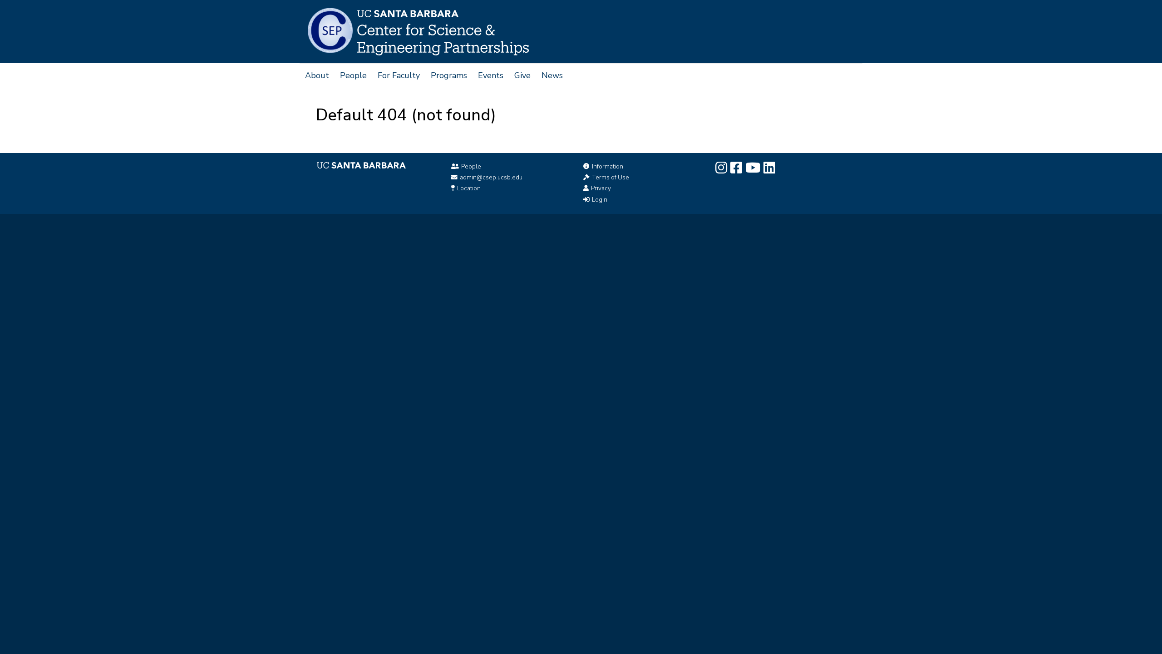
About (317, 75)
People (353, 75)
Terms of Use (610, 177)
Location (469, 188)
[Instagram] (721, 168)
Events (490, 75)
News (552, 75)
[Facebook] (736, 168)
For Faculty (399, 75)
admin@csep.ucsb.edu (491, 177)
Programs (449, 75)
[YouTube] (752, 168)
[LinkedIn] (769, 168)
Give (522, 75)
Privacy (601, 188)
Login (599, 199)
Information (607, 166)
